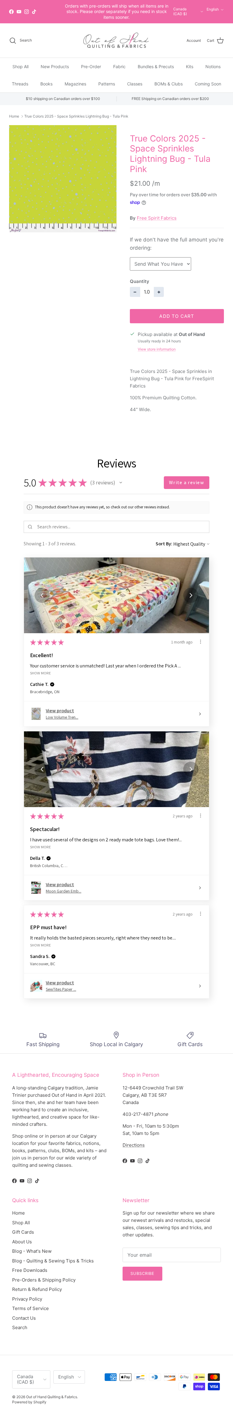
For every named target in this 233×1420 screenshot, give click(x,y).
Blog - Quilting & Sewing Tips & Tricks (53, 1261)
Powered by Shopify (29, 1402)
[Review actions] (200, 641)
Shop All (20, 66)
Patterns (106, 83)
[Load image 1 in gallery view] (62, 178)
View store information (157, 349)
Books (46, 83)
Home (14, 116)
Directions (134, 1145)
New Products (55, 66)
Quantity (139, 281)
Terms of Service (30, 1308)
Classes (134, 83)
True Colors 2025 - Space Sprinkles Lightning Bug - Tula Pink (76, 116)
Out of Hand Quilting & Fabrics (51, 1397)
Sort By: (164, 543)
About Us (22, 1242)
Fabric (119, 66)
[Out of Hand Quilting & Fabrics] (116, 40)
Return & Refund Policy (37, 1289)
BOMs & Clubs (168, 83)
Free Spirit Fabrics (157, 218)
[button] (120, 482)
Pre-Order (91, 66)
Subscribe (142, 1273)
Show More (40, 672)
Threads (20, 83)
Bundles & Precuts (156, 66)
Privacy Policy (27, 1299)
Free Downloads (29, 1270)
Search (19, 1327)
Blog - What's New (32, 1251)
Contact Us (24, 1318)
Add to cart (176, 316)
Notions (213, 66)
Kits (189, 66)
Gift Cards (23, 1232)
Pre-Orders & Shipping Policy (44, 1280)
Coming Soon (208, 83)
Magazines (75, 83)
